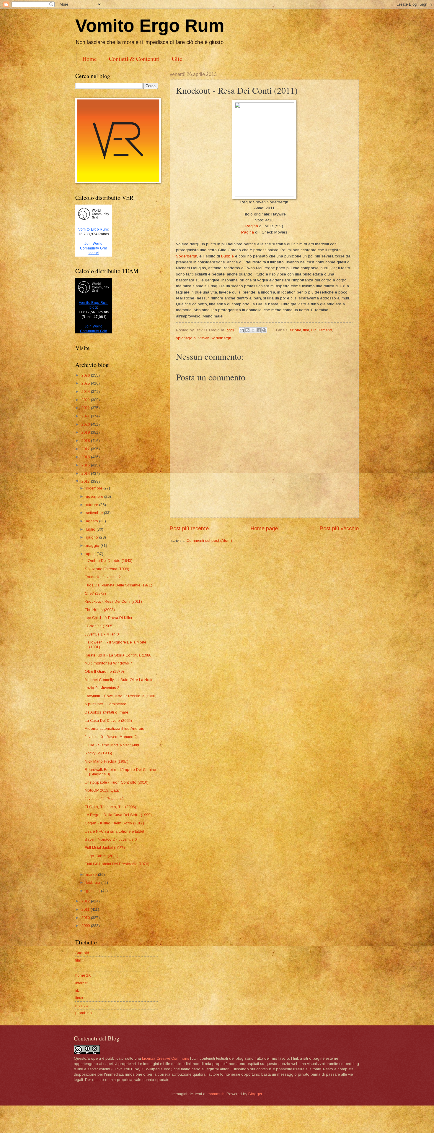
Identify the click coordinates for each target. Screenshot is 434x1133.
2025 (86, 383)
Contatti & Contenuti (134, 59)
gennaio (93, 891)
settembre (95, 512)
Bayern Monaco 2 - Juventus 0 (111, 839)
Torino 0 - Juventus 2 (103, 577)
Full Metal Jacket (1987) (105, 847)
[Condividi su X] (253, 330)
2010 (86, 917)
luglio (91, 529)
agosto (92, 521)
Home (89, 59)
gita (78, 968)
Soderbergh (186, 256)
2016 (86, 457)
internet (81, 983)
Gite (177, 59)
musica (81, 1005)
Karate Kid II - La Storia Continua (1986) (119, 655)
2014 (86, 473)
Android (82, 953)
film (306, 330)
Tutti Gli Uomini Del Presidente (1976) (117, 864)
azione (295, 330)
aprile (91, 554)
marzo (92, 874)
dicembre (94, 488)
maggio (93, 545)
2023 (86, 400)
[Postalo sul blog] (247, 330)
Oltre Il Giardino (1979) (104, 671)
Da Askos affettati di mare (106, 712)
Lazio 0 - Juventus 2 (102, 687)
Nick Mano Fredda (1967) (106, 761)
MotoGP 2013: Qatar (102, 790)
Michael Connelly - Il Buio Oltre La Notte (119, 679)
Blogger (255, 1094)
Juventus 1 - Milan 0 (102, 634)
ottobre (92, 505)
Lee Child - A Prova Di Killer (108, 617)
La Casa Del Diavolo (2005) (108, 720)
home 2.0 (83, 975)
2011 (86, 909)
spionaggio (186, 338)
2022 (86, 408)
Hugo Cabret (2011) (101, 856)
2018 (86, 440)
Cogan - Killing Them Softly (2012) (114, 823)
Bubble (227, 256)
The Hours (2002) (100, 609)
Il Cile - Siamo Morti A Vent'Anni (112, 745)
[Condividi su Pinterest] (264, 330)
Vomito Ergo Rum (149, 25)
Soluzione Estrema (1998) (107, 569)
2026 (86, 375)
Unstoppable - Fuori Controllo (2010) (117, 782)
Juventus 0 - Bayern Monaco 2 (111, 737)
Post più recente (189, 528)
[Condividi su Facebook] (259, 330)
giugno (92, 537)
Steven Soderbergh (214, 338)
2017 (86, 449)
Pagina (251, 226)
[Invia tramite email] (242, 330)
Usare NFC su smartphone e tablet (114, 831)
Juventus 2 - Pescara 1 (104, 798)
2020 (86, 424)
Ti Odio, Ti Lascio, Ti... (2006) (110, 807)
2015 (86, 465)
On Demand (321, 330)
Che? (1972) (95, 593)
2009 (86, 925)
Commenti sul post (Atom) (209, 540)
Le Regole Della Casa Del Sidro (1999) (118, 815)
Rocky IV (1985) (98, 753)
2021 (86, 416)
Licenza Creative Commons (165, 1058)
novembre (95, 496)
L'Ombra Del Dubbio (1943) (109, 560)
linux (79, 998)
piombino (83, 1013)
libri (78, 990)
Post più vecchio (339, 528)
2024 (86, 391)
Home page (264, 528)
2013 (86, 481)
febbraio (93, 882)
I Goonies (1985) (99, 626)
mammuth (216, 1094)
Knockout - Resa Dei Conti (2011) (113, 601)
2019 (86, 432)
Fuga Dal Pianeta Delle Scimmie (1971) (118, 585)
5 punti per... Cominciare (105, 704)
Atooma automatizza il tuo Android (114, 728)
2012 (86, 901)
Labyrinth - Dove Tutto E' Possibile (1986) (120, 696)
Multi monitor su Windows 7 (108, 663)
